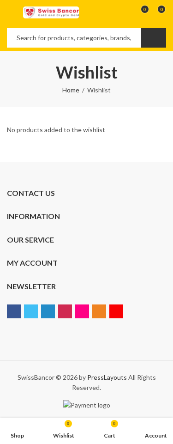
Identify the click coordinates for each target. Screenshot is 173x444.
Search (153, 38)
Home (70, 90)
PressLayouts (107, 377)
